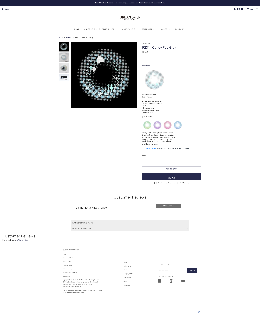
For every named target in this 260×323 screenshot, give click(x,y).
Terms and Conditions (70, 272)
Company (179, 29)
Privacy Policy (67, 269)
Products (69, 37)
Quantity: (145, 155)
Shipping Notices (150, 148)
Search (7, 9)
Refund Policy (67, 265)
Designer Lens (108, 29)
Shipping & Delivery (69, 258)
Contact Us (66, 276)
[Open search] (3, 9)
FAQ (64, 254)
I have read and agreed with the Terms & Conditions (167, 148)
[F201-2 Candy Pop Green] (147, 126)
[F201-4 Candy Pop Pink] (167, 126)
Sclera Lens (148, 29)
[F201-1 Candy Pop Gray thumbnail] (64, 46)
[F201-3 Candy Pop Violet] (157, 126)
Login (252, 9)
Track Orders (67, 261)
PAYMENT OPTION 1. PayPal (82, 223)
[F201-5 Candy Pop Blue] (178, 126)
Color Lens (89, 29)
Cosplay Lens (128, 29)
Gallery (164, 29)
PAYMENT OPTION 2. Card (81, 228)
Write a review (168, 206)
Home (77, 29)
